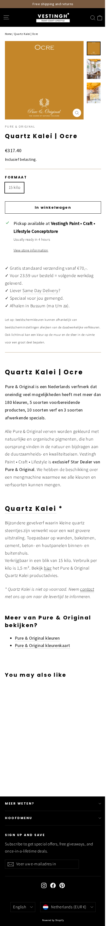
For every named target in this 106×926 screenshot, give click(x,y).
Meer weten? (20, 803)
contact (87, 589)
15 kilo (14, 188)
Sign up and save (25, 835)
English (19, 907)
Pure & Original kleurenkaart (42, 645)
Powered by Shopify (53, 920)
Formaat (16, 177)
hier (48, 568)
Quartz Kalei (30, 508)
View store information (31, 250)
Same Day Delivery (40, 291)
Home (8, 34)
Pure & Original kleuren (37, 638)
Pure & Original (20, 127)
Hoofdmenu (18, 818)
